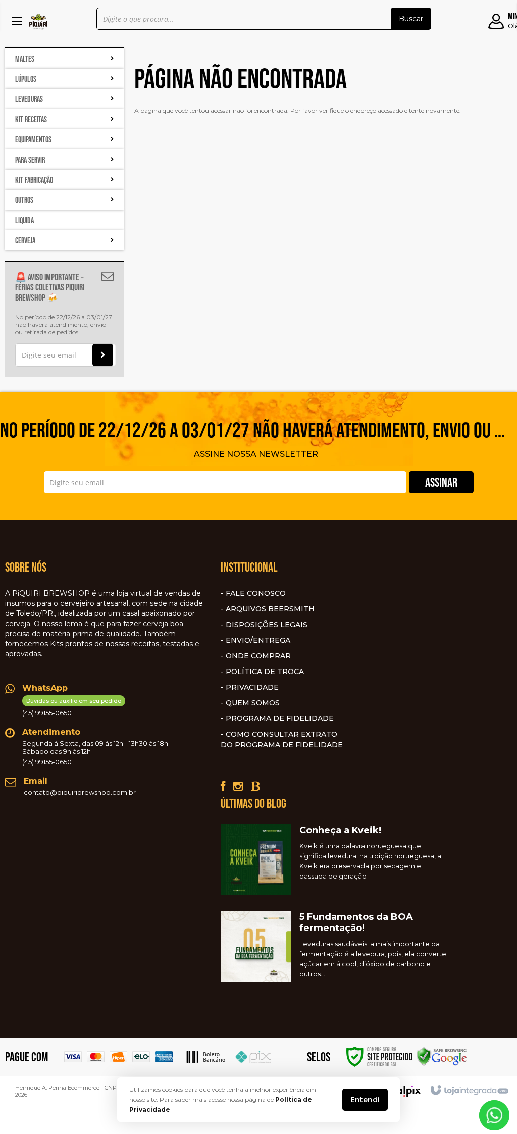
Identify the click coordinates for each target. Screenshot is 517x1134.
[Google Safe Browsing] (442, 1056)
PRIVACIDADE (252, 687)
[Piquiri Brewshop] (38, 21)
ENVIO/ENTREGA (258, 640)
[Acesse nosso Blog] (255, 786)
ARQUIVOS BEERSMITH (270, 608)
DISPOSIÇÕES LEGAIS (266, 624)
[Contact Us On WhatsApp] (494, 1114)
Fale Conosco (256, 593)
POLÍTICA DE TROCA (265, 671)
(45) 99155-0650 (71, 707)
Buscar (411, 18)
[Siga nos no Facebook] (223, 786)
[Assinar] (102, 355)
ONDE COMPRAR (258, 655)
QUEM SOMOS (253, 702)
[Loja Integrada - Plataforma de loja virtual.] (469, 1090)
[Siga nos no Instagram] (238, 786)
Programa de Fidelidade (280, 718)
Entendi (365, 1099)
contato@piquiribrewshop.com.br (80, 792)
